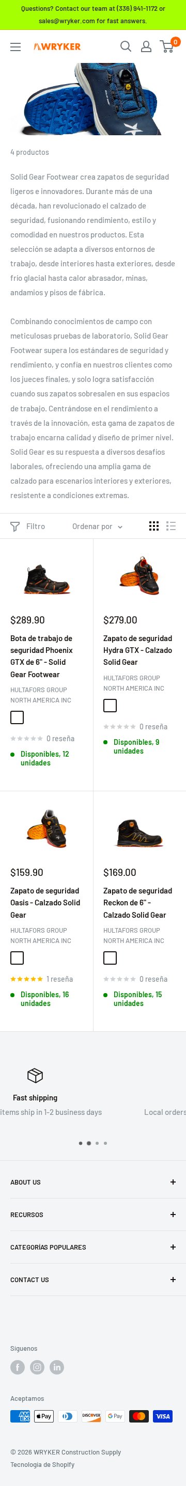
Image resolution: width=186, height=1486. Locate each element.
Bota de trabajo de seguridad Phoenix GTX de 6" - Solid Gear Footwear (41, 656)
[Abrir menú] (15, 47)
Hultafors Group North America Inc (40, 694)
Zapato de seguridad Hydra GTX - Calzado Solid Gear (137, 650)
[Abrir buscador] (126, 46)
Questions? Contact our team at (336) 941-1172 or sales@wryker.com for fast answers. (93, 14)
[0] (167, 46)
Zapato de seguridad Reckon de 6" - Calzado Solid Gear (137, 902)
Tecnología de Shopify (42, 1464)
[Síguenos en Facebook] (17, 1367)
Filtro (35, 526)
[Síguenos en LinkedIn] (57, 1367)
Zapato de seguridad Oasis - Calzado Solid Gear (45, 902)
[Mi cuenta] (146, 46)
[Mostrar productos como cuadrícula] (154, 526)
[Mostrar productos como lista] (171, 526)
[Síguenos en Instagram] (37, 1367)
